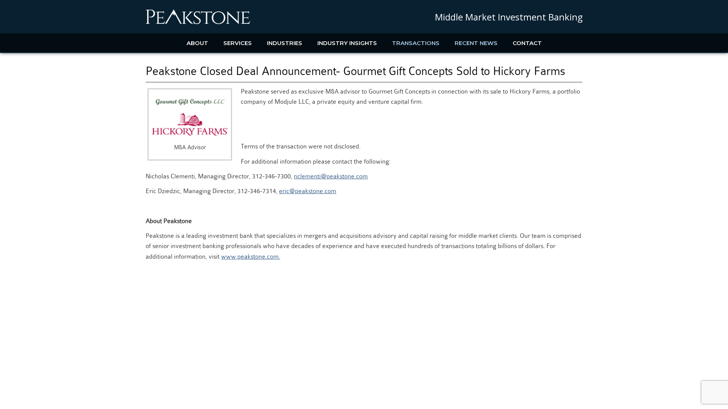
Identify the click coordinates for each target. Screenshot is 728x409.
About (197, 43)
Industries (284, 43)
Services (237, 43)
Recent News (476, 43)
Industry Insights (347, 43)
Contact (527, 43)
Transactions (415, 43)
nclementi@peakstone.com (331, 176)
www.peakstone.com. (250, 256)
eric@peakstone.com (307, 191)
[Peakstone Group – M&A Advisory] (198, 22)
